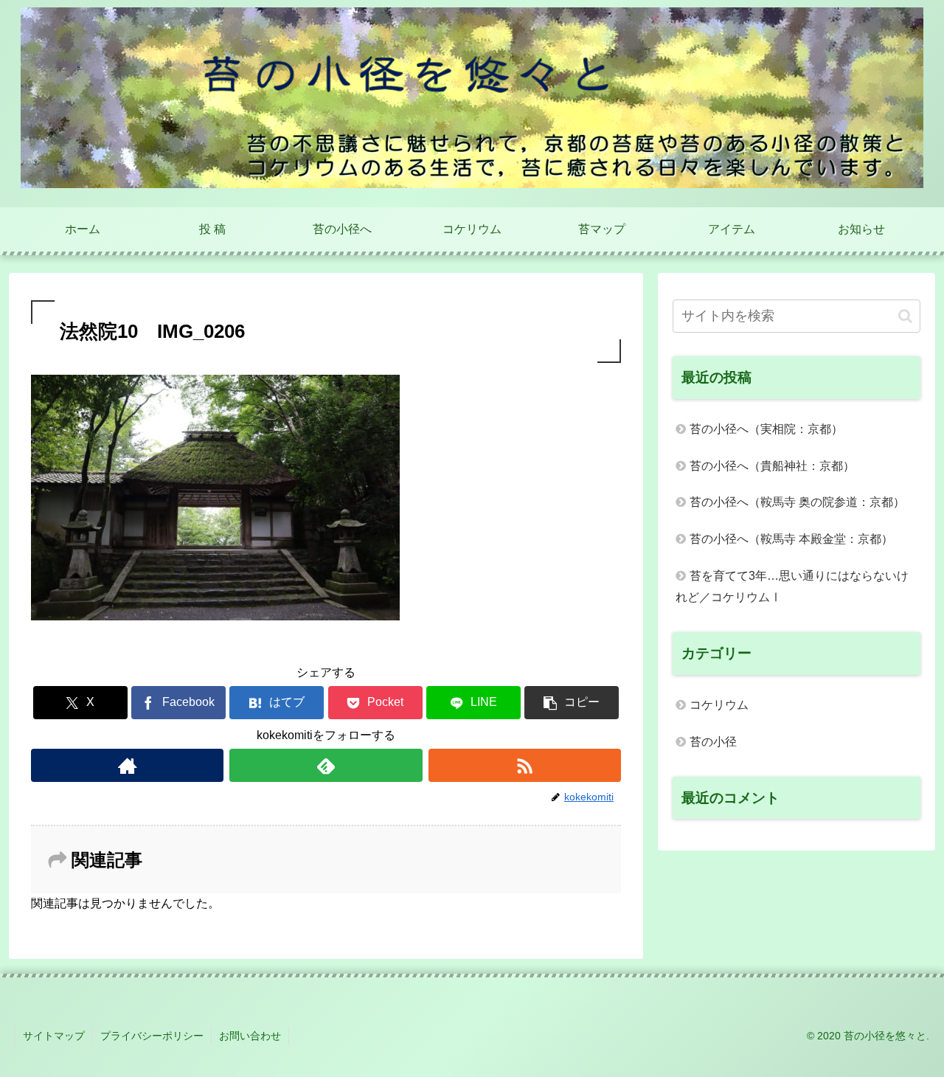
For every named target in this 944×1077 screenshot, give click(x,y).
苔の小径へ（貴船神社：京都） (772, 466)
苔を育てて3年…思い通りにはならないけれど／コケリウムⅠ (792, 586)
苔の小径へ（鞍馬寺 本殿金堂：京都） (791, 539)
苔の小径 (713, 741)
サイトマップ (54, 1036)
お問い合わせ (250, 1036)
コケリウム (719, 705)
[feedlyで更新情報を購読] (325, 765)
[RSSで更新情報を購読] (524, 765)
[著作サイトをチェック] (127, 765)
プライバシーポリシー (152, 1036)
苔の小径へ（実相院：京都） (766, 429)
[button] (571, 702)
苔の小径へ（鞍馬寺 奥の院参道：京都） (797, 502)
